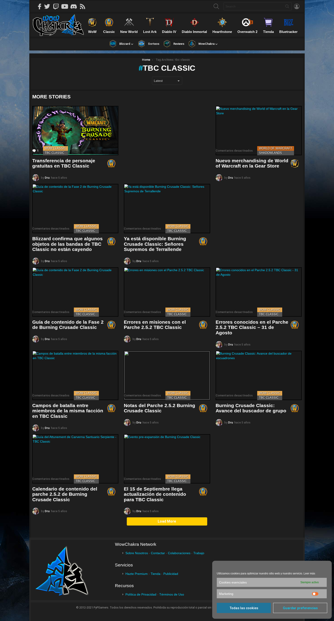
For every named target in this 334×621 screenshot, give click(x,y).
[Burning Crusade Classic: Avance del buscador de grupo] (259, 375)
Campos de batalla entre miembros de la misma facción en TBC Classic (67, 411)
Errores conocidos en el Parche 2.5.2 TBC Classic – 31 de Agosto (252, 327)
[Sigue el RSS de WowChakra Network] (84, 6)
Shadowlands (270, 153)
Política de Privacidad (140, 594)
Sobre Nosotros (136, 553)
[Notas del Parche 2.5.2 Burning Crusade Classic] (167, 375)
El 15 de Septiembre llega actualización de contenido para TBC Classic (155, 494)
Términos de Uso (171, 594)
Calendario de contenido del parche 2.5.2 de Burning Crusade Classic (64, 494)
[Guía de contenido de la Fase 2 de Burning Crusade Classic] (75, 292)
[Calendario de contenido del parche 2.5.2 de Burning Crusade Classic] (75, 458)
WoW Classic (55, 148)
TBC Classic (54, 153)
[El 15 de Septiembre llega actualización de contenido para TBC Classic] (167, 458)
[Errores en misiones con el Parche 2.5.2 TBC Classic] (167, 292)
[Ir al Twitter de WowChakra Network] (48, 6)
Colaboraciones (179, 553)
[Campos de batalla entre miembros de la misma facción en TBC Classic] (75, 375)
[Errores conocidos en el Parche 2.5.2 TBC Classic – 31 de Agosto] (259, 292)
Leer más (309, 573)
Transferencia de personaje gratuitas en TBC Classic (63, 163)
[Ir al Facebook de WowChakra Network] (40, 6)
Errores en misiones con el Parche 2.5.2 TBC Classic (155, 324)
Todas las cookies (243, 608)
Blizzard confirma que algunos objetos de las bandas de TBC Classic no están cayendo (67, 244)
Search (287, 7)
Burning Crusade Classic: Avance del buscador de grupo (251, 408)
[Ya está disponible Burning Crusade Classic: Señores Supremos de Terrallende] (167, 208)
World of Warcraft (275, 148)
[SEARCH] (216, 6)
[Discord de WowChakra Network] (75, 6)
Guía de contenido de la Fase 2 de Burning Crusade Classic (68, 324)
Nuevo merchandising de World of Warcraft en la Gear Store (252, 163)
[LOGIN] (296, 6)
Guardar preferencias (300, 608)
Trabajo (198, 553)
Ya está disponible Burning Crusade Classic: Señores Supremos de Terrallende (155, 244)
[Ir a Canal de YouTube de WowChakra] (66, 6)
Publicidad (170, 574)
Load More (167, 521)
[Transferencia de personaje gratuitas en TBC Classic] (75, 130)
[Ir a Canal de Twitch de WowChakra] (57, 6)
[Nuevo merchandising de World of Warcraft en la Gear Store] (259, 130)
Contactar (158, 553)
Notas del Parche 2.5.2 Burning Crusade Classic (159, 408)
